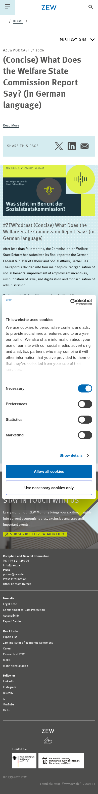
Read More (11, 125)
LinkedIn (8, 681)
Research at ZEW (14, 654)
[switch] (85, 404)
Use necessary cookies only (49, 488)
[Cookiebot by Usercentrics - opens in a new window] (70, 302)
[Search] (90, 7)
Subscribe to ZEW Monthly (37, 534)
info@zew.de (11, 565)
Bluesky (8, 693)
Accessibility (11, 615)
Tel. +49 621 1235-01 (16, 560)
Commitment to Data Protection (24, 610)
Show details (71, 455)
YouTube (8, 704)
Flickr (6, 710)
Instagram (9, 687)
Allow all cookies (49, 471)
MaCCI (7, 660)
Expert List (10, 637)
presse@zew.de (13, 574)
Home (18, 21)
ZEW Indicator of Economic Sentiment (28, 642)
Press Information (15, 579)
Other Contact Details (17, 584)
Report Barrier (12, 621)
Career (7, 648)
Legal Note (10, 604)
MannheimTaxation (15, 666)
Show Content (49, 210)
